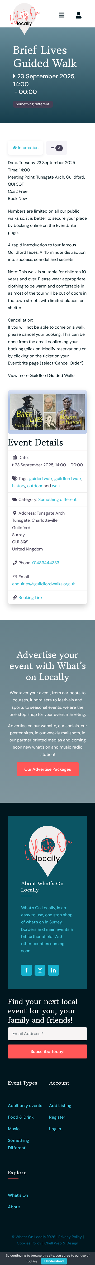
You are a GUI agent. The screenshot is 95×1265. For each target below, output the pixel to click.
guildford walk (68, 478)
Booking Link (30, 597)
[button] (56, 148)
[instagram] (40, 970)
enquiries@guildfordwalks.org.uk (43, 584)
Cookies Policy (29, 1243)
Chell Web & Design (61, 1243)
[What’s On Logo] (24, 4)
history (18, 485)
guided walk (41, 478)
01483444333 (45, 563)
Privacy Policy (70, 1236)
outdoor (34, 485)
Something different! (33, 104)
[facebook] (26, 970)
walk (56, 485)
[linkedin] (53, 970)
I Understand (54, 1261)
